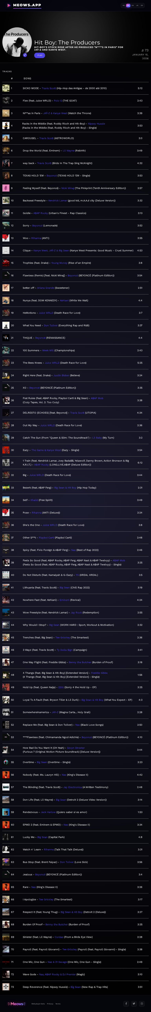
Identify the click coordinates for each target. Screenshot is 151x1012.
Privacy (50, 1004)
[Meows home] (16, 1003)
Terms (57, 1004)
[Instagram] (142, 1004)
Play (40, 55)
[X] (134, 1004)
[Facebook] (126, 1004)
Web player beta (38, 1004)
